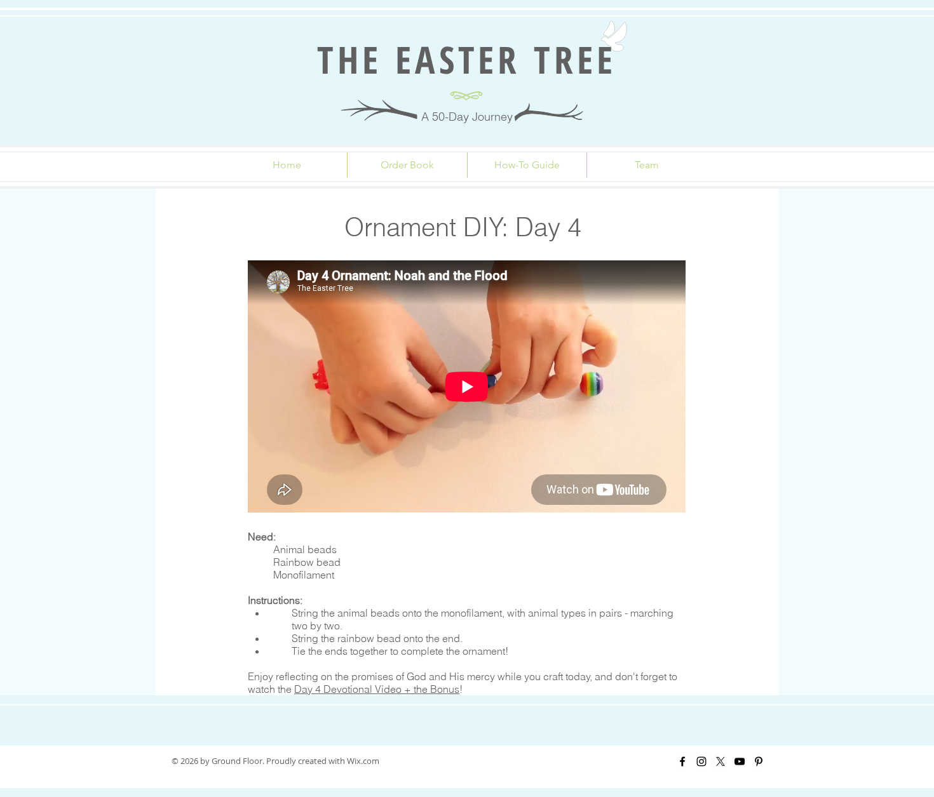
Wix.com (363, 761)
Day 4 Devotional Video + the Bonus (376, 689)
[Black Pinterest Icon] (758, 761)
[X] (720, 761)
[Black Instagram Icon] (701, 761)
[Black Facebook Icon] (682, 761)
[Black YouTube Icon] (739, 761)
